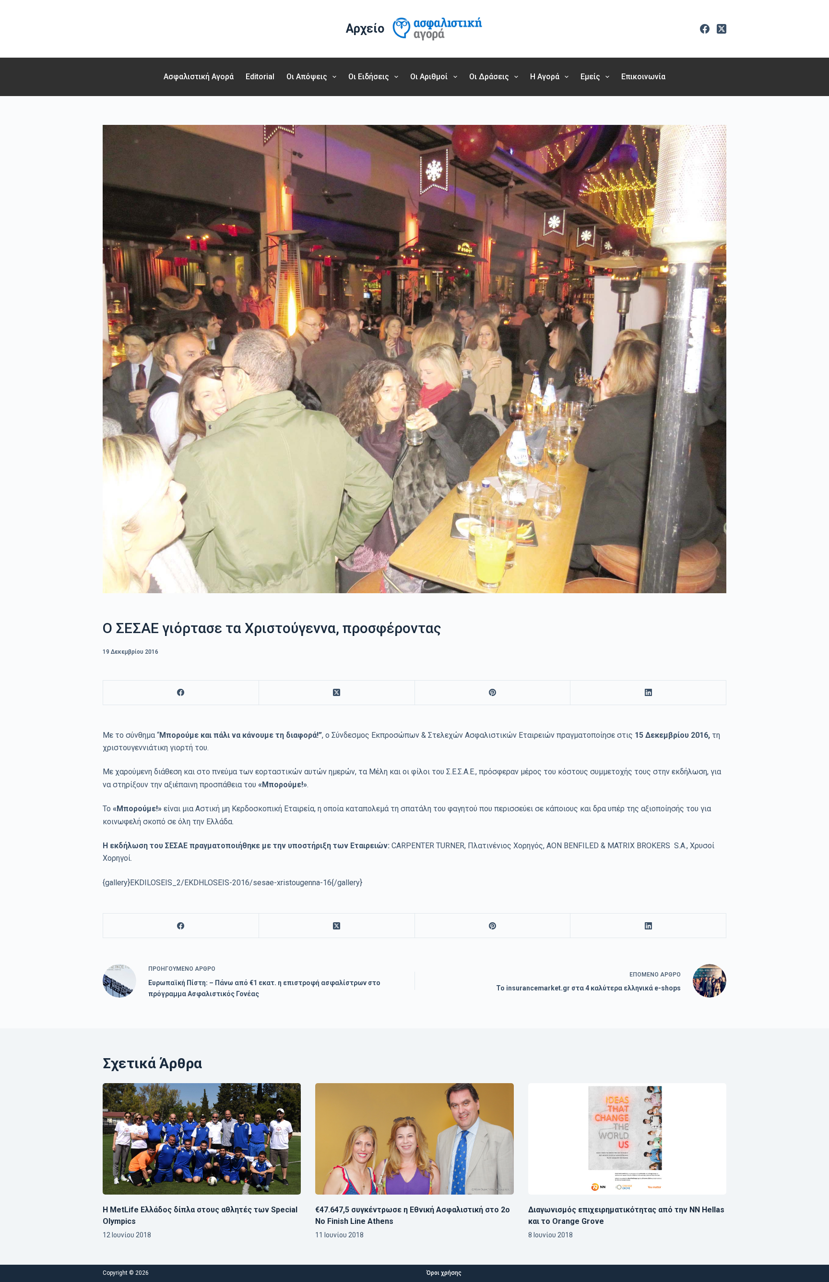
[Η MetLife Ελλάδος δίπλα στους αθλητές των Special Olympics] (202, 1139)
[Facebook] (705, 29)
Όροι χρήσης (444, 1273)
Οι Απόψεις (306, 76)
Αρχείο (365, 29)
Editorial (260, 76)
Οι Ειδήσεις (368, 76)
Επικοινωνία (643, 76)
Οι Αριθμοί (429, 76)
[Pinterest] (493, 693)
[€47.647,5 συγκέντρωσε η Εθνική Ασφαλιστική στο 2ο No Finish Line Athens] (414, 1139)
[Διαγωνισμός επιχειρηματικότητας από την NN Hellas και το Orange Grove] (627, 1139)
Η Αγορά (544, 76)
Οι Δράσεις (489, 76)
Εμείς (590, 76)
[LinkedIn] (648, 693)
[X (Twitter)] (721, 29)
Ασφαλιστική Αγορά (199, 76)
